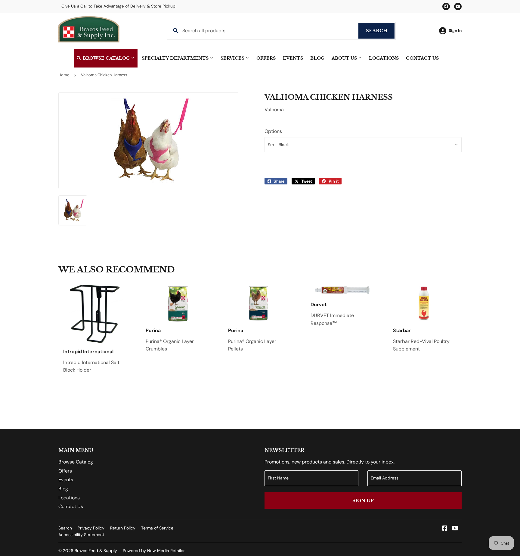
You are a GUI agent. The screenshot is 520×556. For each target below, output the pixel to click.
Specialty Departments (176, 58)
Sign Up (363, 500)
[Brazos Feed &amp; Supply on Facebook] (444, 529)
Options (273, 131)
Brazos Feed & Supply (96, 550)
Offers (266, 58)
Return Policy (122, 528)
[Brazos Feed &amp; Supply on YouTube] (455, 529)
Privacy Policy (91, 528)
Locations (384, 58)
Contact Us (422, 58)
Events (293, 58)
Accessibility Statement (81, 534)
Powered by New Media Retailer (154, 550)
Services (233, 58)
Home (63, 74)
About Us (345, 58)
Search (380, 30)
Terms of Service (157, 528)
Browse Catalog (106, 58)
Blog (317, 58)
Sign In (455, 30)
